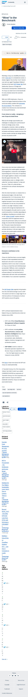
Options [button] (12, 31)
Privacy (7, 680)
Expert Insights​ (6, 420)
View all (4, 659)
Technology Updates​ (7, 430)
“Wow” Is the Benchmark (9, 19)
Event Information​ (6, 416)
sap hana (19, 389)
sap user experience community (9, 392)
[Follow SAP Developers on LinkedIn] (18, 675)
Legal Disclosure (21, 684)
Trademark (7, 689)
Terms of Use (21, 680)
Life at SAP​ (5, 424)
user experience (6, 396)
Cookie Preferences (7, 693)
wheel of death (10, 216)
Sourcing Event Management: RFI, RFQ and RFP (5, 446)
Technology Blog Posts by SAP (5, 558)
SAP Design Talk (18, 84)
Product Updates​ (6, 426)
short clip (8, 78)
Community (11, 2)
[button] (8, 40)
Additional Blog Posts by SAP (9, 6)
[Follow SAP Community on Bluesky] (12, 675)
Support (21, 689)
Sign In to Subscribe (18, 28)
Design (4, 389)
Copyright (7, 684)
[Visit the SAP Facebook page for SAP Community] (9, 675)
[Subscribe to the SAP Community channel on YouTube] (15, 675)
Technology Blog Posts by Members (5, 529)
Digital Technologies (7, 44)
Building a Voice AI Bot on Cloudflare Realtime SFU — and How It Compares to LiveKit (5, 544)
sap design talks (11, 389)
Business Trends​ (6, 412)
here (6, 362)
